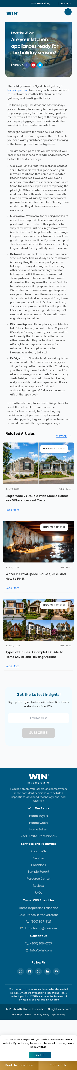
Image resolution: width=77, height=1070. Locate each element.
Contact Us (65, 4)
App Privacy (58, 1015)
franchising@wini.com (41, 928)
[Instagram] (20, 971)
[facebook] (27, 65)
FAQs (38, 892)
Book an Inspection (19, 1065)
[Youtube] (56, 971)
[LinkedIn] (47, 971)
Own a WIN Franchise (38, 900)
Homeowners (38, 823)
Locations (38, 865)
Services (38, 858)
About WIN (38, 851)
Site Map (17, 1015)
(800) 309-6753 (41, 943)
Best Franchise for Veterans (38, 915)
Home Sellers (38, 829)
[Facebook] (29, 971)
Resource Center (39, 878)
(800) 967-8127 (40, 921)
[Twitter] (38, 971)
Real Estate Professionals (39, 836)
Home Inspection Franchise (38, 908)
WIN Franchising (40, 4)
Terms (28, 1015)
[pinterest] (33, 65)
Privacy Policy (41, 1015)
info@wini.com (41, 950)
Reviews (38, 885)
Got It (40, 1055)
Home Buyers (38, 816)
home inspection (18, 90)
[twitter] (40, 65)
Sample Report (38, 871)
